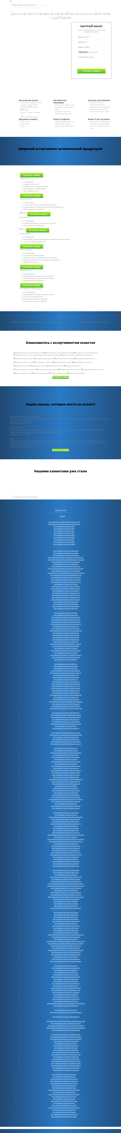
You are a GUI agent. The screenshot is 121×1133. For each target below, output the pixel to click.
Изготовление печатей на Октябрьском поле (65, 855)
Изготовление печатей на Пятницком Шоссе (65, 673)
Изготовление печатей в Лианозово (65, 1046)
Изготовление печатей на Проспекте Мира (66, 742)
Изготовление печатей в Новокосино (66, 873)
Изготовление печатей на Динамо (66, 648)
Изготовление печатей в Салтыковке (64, 1106)
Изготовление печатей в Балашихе (64, 1074)
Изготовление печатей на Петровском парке (65, 1037)
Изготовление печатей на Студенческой (66, 722)
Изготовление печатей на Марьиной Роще (66, 988)
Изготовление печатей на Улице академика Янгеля (65, 935)
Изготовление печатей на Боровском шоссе (66, 895)
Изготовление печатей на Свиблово (65, 788)
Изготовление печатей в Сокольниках (66, 555)
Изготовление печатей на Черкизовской (66, 562)
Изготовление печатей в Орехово (66, 613)
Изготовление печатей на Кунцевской (66, 700)
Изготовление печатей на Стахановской (66, 757)
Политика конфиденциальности (11, 1128)
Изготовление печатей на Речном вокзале (66, 651)
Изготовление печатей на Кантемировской (66, 624)
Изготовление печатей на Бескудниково (66, 959)
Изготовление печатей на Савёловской (65, 921)
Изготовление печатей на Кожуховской (65, 984)
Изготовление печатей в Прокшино (66, 602)
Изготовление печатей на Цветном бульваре (65, 961)
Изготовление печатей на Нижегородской (65, 1063)
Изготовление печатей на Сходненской (65, 861)
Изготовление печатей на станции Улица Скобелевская (66, 1028)
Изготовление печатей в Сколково (66, 906)
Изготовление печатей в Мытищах (64, 1088)
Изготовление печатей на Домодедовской (65, 622)
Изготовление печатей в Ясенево (65, 764)
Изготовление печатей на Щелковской (65, 693)
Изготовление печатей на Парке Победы (66, 706)
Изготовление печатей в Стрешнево (65, 1050)
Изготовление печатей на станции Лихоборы (65, 1039)
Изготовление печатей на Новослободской (66, 744)
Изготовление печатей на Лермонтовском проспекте (65, 839)
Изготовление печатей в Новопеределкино (66, 908)
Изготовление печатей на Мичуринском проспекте (66, 897)
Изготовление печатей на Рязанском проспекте (65, 842)
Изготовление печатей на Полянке (66, 957)
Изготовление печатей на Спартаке (66, 859)
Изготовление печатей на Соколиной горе (66, 1055)
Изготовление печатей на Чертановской (66, 937)
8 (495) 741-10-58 (100, 3)
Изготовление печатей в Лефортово (65, 755)
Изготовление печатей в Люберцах (64, 1086)
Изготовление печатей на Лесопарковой (66, 1030)
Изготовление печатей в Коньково (66, 751)
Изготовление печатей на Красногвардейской (66, 631)
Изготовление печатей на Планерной (66, 857)
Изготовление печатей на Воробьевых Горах (65, 575)
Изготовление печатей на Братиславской (66, 977)
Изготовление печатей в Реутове (64, 1092)
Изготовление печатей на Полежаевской (66, 846)
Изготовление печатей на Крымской (65, 1057)
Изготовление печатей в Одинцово (64, 1097)
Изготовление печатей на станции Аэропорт (65, 655)
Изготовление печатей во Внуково (66, 609)
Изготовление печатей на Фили (66, 726)
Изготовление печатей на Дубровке (65, 981)
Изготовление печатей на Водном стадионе (66, 644)
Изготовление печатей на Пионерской (65, 719)
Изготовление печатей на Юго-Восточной (65, 762)
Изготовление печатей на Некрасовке (66, 822)
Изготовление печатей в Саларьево (66, 553)
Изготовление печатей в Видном (64, 1077)
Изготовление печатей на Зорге (66, 1043)
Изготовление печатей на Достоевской (65, 992)
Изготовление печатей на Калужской (66, 768)
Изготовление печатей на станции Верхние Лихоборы (66, 1003)
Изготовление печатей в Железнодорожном (64, 1108)
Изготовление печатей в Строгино (66, 668)
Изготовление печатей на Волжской (65, 979)
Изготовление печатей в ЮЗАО (64, 538)
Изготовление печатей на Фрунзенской (66, 593)
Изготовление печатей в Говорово (66, 901)
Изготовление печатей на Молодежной (65, 704)
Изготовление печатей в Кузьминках (66, 830)
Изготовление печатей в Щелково (64, 1110)
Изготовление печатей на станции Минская (66, 888)
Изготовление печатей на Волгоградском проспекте (66, 835)
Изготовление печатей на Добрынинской (65, 733)
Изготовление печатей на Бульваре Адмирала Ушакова (66, 1021)
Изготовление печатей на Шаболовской (66, 802)
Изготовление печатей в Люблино (66, 970)
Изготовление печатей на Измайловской (66, 684)
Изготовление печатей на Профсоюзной (66, 773)
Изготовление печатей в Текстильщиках (66, 833)
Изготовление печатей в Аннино (66, 924)
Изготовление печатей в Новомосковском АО (64, 524)
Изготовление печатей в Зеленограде (64, 1101)
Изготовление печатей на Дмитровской (66, 948)
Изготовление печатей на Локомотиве (66, 1068)
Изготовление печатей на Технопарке (66, 633)
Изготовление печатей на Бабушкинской (66, 784)
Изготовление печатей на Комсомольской (66, 577)
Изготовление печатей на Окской (65, 759)
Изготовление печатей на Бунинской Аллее (66, 1023)
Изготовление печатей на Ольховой (65, 604)
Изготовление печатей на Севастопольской (66, 946)
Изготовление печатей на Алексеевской (66, 782)
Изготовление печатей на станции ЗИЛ (65, 1059)
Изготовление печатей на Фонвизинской (66, 990)
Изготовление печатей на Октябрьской (65, 739)
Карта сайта (26, 1128)
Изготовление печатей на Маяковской (66, 637)
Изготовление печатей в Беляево (65, 748)
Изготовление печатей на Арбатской (66, 675)
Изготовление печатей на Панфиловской (66, 1035)
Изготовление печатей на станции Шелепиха (65, 1012)
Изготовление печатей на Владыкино (66, 919)
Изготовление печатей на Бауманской (66, 677)
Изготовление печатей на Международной (66, 715)
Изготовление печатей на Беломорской (66, 657)
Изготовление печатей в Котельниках (66, 828)
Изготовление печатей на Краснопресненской (66, 735)
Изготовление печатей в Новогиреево (66, 870)
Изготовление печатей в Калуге (64, 1103)
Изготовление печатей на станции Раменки (66, 893)
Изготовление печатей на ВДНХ (66, 786)
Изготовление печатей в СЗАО (64, 533)
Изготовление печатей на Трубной (66, 995)
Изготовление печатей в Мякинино (66, 666)
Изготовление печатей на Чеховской (66, 997)
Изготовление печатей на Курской (66, 680)
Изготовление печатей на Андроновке (66, 1052)
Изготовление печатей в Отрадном (66, 917)
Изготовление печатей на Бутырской (66, 986)
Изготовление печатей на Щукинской (66, 866)
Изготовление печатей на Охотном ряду (66, 586)
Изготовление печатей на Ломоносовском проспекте (65, 886)
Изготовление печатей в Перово (66, 875)
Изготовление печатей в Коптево (65, 1048)
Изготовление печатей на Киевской (66, 697)
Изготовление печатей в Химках (64, 1099)
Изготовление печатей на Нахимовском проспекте (65, 944)
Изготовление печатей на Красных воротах (66, 582)
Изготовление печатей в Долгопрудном (64, 1081)
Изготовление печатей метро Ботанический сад (65, 779)
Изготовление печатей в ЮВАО (64, 544)
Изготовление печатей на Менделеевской (65, 955)
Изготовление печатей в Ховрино (66, 660)
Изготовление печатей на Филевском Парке (66, 724)
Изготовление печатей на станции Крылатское (66, 708)
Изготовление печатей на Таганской (65, 813)
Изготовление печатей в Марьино (66, 972)
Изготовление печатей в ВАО (64, 529)
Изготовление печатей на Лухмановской (66, 819)
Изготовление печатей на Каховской (66, 737)
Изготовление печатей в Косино (66, 815)
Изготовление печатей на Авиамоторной (66, 879)
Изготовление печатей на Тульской (66, 932)
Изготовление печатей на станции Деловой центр (66, 884)
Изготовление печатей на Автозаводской (66, 617)
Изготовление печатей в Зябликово (66, 1006)
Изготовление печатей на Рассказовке (66, 899)
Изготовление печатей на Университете (66, 597)
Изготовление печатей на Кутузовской (66, 728)
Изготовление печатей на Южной (66, 939)
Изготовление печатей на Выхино (66, 837)
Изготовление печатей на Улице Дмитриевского (66, 817)
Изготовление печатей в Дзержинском (64, 1079)
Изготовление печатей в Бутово (66, 804)
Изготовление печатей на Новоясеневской (66, 771)
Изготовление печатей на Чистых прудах (66, 595)
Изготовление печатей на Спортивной (66, 591)
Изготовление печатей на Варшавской (65, 1017)
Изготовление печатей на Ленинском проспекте (66, 799)
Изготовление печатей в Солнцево (66, 904)
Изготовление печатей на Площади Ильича (66, 881)
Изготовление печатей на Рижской (66, 793)
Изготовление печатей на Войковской (66, 646)
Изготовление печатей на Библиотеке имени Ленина (65, 573)
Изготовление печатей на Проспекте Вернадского (65, 569)
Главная (16, 492)
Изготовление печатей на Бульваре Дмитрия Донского (66, 941)
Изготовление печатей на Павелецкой (66, 640)
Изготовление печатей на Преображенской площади (65, 560)
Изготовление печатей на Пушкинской (65, 850)
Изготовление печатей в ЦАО (64, 526)
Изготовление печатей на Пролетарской (66, 848)
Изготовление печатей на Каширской (66, 626)
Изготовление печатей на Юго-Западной (66, 571)
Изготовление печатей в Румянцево (65, 551)
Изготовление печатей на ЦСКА (66, 1010)
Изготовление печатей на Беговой (66, 844)
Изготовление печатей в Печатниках (66, 975)
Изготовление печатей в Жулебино (66, 826)
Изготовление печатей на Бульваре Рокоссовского (65, 558)
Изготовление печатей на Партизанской (66, 686)
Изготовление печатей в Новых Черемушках (65, 753)
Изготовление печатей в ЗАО (64, 540)
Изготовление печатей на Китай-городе (66, 790)
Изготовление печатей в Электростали (64, 1114)
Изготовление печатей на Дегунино (65, 1001)
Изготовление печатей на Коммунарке (65, 606)
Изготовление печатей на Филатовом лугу (65, 600)
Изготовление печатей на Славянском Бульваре (65, 702)
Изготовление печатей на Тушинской (66, 864)
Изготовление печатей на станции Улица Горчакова (66, 1026)
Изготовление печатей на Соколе (65, 653)
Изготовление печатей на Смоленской (66, 682)
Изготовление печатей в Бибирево (66, 915)
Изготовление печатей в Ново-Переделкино (64, 1094)
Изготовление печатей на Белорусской (65, 635)
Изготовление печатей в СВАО (64, 542)
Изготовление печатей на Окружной (65, 1041)
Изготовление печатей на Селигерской (65, 999)
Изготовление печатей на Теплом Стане (66, 775)
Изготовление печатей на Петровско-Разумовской (65, 950)
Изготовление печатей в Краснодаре (64, 1117)
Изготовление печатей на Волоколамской (65, 671)
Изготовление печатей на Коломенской (66, 629)
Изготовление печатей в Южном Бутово (66, 808)
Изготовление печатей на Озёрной (66, 890)
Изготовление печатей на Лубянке (66, 584)
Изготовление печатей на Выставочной (66, 713)
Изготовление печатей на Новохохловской (66, 1066)
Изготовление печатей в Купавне (64, 1112)
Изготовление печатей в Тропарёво (65, 564)
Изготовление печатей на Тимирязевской (65, 952)
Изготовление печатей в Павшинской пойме (64, 1090)
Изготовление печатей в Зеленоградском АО (64, 522)
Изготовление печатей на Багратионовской (66, 717)
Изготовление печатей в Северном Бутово (66, 806)
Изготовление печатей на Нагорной (65, 928)
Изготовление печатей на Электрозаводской (65, 695)
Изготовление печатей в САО (64, 531)
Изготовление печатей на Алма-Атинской (66, 620)
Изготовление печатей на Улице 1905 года (66, 853)
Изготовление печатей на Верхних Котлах (65, 1061)
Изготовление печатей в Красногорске (64, 1083)
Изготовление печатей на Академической (65, 766)
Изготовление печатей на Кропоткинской (65, 566)
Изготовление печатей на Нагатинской (65, 926)
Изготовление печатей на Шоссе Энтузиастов (66, 877)
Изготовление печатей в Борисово (66, 966)
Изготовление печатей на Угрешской (66, 1070)
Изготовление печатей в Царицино (66, 615)
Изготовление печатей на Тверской (66, 642)
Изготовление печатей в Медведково (66, 777)
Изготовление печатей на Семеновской (66, 691)
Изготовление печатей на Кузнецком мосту (66, 824)
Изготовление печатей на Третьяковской (66, 797)
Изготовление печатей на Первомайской (66, 688)
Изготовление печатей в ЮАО (64, 535)
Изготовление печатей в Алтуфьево (66, 913)
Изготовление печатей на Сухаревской (65, 795)
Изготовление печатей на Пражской (65, 930)
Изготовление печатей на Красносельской (66, 580)
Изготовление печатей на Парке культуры (65, 589)
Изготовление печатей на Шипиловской (66, 968)
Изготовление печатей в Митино (65, 664)
